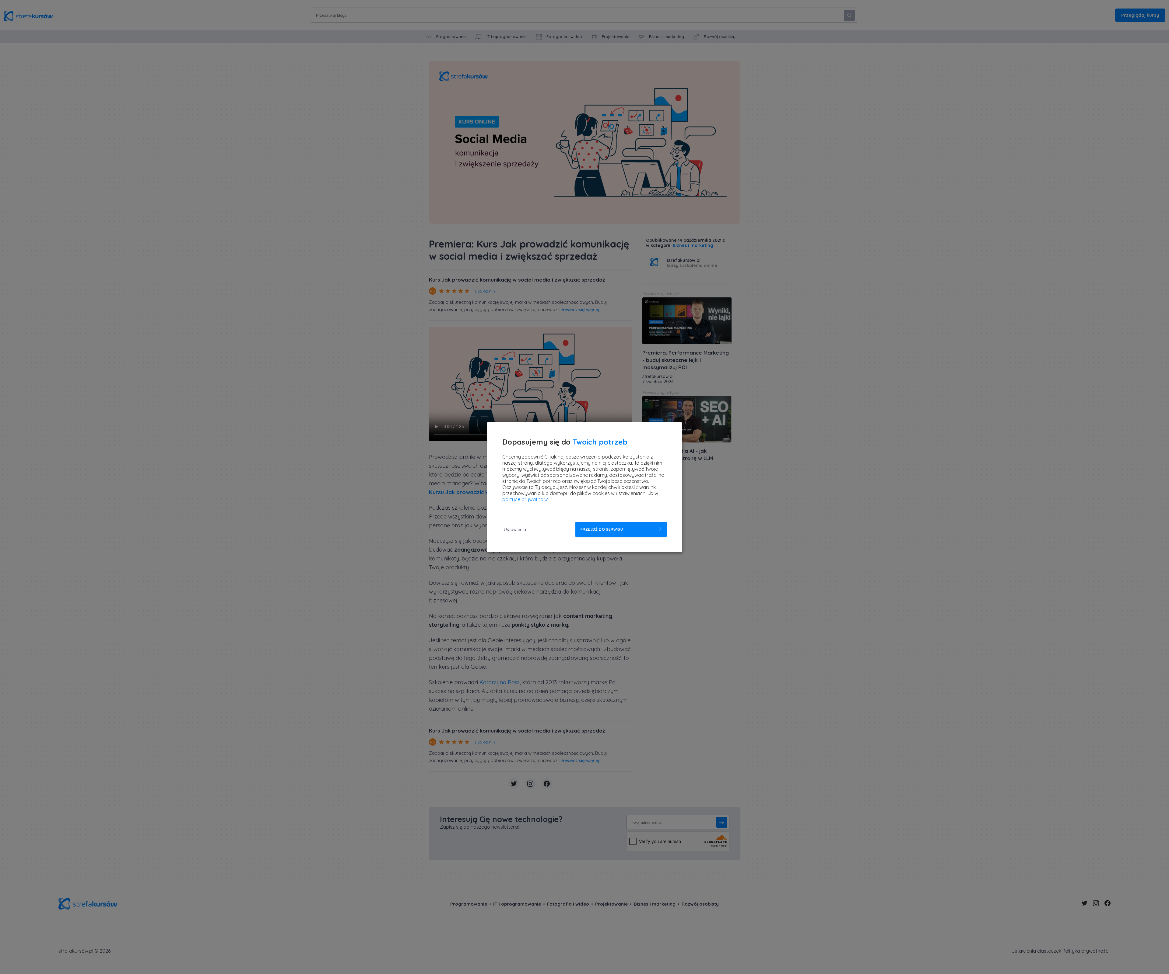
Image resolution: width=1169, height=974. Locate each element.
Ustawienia (515, 529)
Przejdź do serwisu (602, 529)
